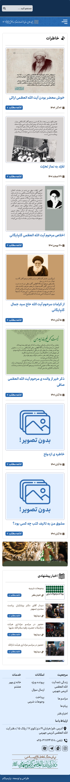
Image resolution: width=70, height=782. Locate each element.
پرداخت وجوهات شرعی (36, 699)
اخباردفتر (63, 713)
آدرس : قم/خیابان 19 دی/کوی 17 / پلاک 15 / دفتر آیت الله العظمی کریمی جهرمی (37, 730)
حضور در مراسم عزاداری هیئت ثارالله (26, 645)
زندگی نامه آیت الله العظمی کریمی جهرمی (60, 686)
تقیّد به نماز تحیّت (52, 166)
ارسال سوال (38, 690)
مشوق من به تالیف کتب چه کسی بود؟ (39, 523)
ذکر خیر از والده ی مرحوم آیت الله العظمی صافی (36, 382)
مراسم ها (63, 698)
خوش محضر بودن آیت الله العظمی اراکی (37, 97)
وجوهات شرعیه (36, 588)
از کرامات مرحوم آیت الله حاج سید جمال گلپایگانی (38, 307)
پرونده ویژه (38, 682)
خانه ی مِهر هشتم (15, 684)
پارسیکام (6, 778)
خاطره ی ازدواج (54, 454)
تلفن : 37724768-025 (50, 740)
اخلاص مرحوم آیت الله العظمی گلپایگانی (37, 235)
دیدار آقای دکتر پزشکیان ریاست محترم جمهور (25, 607)
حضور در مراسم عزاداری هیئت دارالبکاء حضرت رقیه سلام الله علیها (25, 626)
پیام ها (64, 706)
